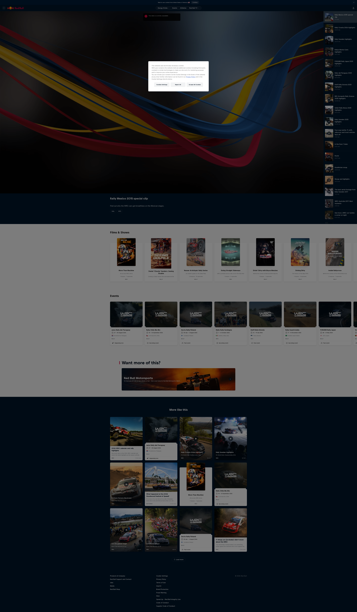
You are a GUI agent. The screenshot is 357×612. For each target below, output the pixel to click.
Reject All (178, 84)
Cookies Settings (161, 84)
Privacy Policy (190, 77)
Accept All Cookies (195, 84)
